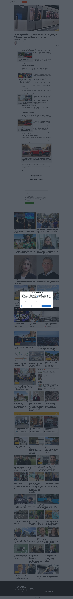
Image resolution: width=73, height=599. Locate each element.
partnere (37, 296)
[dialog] (36, 300)
